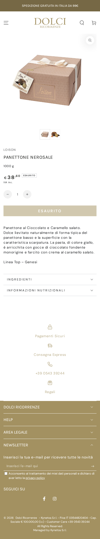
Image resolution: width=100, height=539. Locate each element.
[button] (82, 23)
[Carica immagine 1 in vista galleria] (45, 134)
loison (9, 150)
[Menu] (6, 23)
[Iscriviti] (94, 466)
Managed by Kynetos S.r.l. (50, 530)
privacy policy (35, 478)
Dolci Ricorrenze (26, 518)
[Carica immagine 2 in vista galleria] (55, 134)
